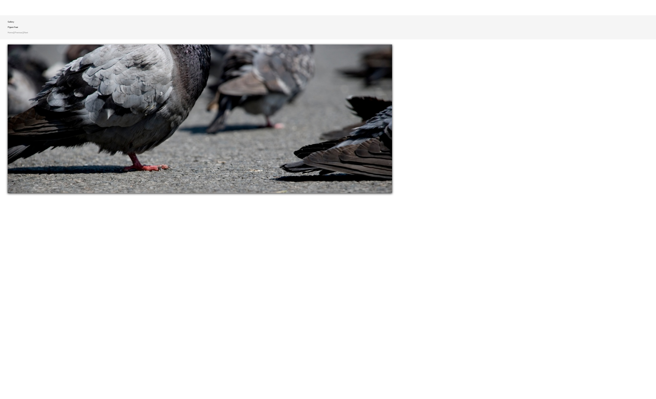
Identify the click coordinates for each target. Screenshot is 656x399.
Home (10, 32)
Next (26, 32)
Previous (18, 32)
